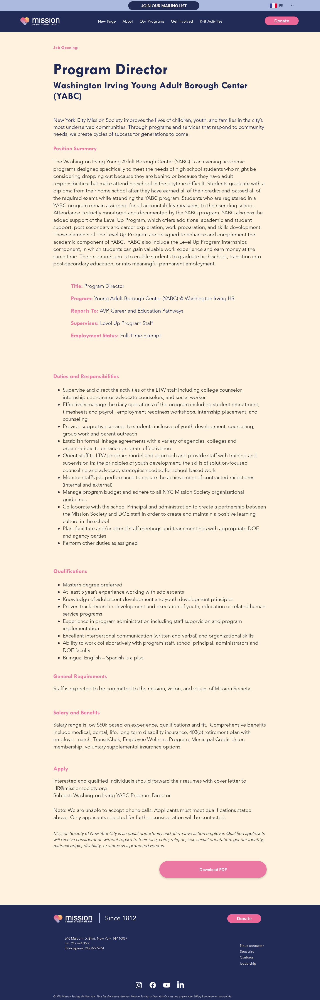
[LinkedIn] (180, 985)
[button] (127, 21)
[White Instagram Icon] (139, 985)
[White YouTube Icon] (166, 985)
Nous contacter (252, 946)
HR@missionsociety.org (80, 788)
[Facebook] (152, 985)
